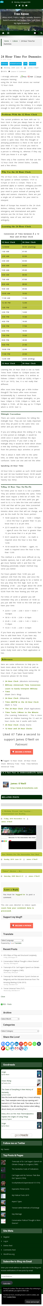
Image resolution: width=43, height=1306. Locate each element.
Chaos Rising (6, 1081)
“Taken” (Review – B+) (12, 871)
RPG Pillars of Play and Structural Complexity (20, 955)
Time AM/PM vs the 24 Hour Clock (22, 702)
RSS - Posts (7, 1004)
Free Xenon (21, 14)
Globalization (15, 64)
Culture (4, 64)
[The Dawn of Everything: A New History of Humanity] (39, 1091)
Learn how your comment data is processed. (17, 909)
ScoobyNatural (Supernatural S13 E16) (26, 1183)
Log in (5, 1241)
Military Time (13, 764)
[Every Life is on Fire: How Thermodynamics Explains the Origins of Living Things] (39, 1115)
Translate (17, 943)
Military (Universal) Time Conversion (22, 685)
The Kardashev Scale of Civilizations (25, 1169)
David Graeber (7, 1095)
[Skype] (26, 1048)
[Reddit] (26, 1044)
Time (23, 764)
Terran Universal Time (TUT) (14, 988)
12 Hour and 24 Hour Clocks (18, 728)
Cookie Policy (11, 1297)
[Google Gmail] (17, 1048)
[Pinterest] (21, 1044)
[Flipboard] (3, 1048)
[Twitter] (12, 1044)
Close (3, 996)
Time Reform (32, 764)
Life (25, 64)
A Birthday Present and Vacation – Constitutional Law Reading (17, 812)
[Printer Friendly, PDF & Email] (30, 77)
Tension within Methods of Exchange (25, 1208)
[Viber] (21, 1048)
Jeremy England (7, 1119)
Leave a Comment (18, 71)
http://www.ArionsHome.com (24, 788)
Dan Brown (6, 1074)
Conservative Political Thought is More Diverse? (21, 961)
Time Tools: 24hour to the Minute (21, 712)
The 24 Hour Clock (14, 709)
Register (6, 1237)
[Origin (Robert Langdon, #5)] (39, 1074)
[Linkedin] (17, 1044)
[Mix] (30, 1044)
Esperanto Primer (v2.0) (20, 1189)
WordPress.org (8, 1254)
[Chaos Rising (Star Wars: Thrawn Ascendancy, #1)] (39, 1082)
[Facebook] (3, 1044)
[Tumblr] (39, 1044)
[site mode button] (36, 33)
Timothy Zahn (7, 1083)
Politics (32, 64)
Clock (3, 764)
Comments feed (9, 1250)
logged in (20, 894)
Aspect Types (17, 1201)
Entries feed (7, 1245)
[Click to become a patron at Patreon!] (21, 752)
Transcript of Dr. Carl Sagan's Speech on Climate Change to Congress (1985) (27, 1162)
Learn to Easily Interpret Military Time (21, 690)
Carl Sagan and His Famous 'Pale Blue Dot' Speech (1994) (26, 1176)
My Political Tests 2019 (20, 1195)
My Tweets (5, 1149)
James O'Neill (33, 68)
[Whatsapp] (34, 1044)
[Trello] (12, 1048)
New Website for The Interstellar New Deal (20, 854)
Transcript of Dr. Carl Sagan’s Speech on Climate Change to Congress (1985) (21, 968)
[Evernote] (8, 1048)
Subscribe (6, 1283)
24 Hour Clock (11, 681)
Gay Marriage (17, 1214)
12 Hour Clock (16, 761)
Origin (4, 1072)
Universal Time (7, 767)
